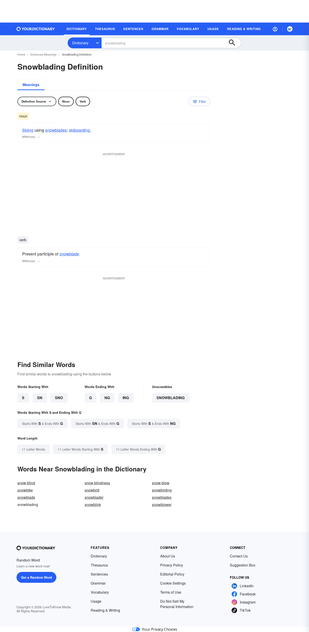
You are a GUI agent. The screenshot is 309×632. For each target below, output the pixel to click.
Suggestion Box (242, 565)
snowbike (25, 490)
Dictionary (80, 42)
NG (107, 397)
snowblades (56, 130)
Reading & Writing (105, 610)
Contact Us (239, 556)
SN (39, 397)
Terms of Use (170, 592)
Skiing (27, 130)
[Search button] (234, 43)
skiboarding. (80, 130)
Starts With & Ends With (42, 423)
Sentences (99, 574)
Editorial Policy (172, 574)
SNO (59, 397)
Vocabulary (100, 592)
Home (21, 54)
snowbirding (162, 490)
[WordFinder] (289, 28)
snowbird (92, 490)
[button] (275, 29)
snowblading (171, 397)
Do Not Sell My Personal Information (176, 604)
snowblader (94, 497)
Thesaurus (99, 565)
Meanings (31, 84)
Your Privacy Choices (159, 629)
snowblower (161, 504)
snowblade (69, 254)
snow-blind (26, 482)
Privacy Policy (171, 565)
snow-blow (160, 482)
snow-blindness (97, 482)
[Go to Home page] (36, 29)
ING (126, 397)
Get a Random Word (36, 577)
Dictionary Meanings (43, 54)
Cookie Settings (173, 583)
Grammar (98, 583)
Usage (96, 601)
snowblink (93, 504)
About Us (167, 556)
